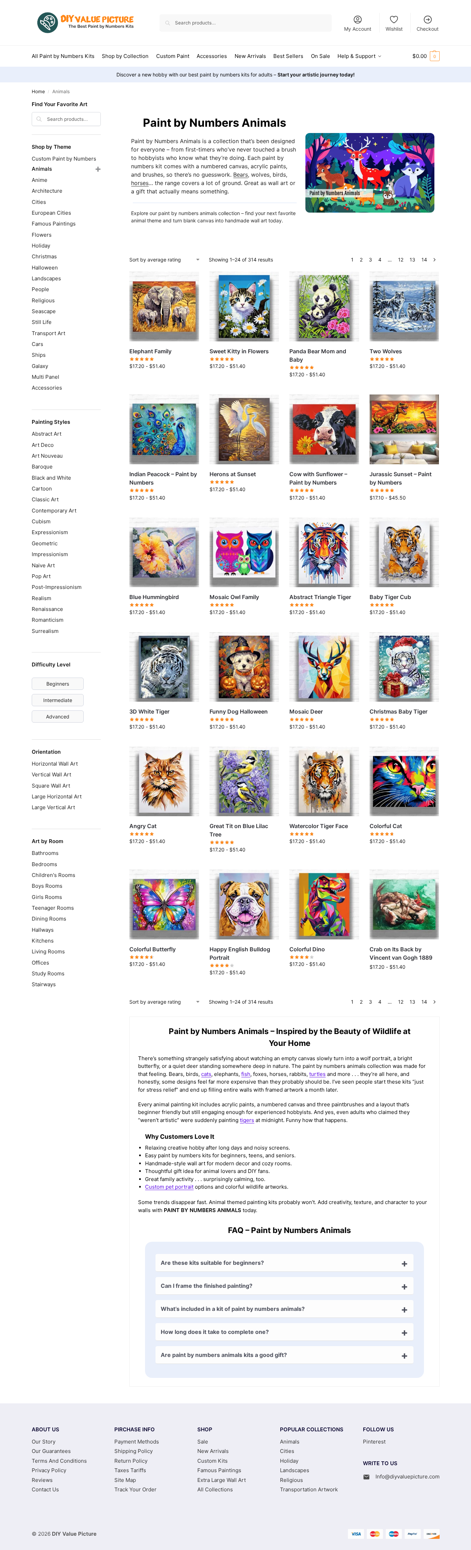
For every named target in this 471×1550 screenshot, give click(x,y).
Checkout (428, 29)
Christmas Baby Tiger (398, 711)
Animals (42, 168)
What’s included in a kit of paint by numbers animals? (233, 1308)
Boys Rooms (47, 886)
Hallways (43, 930)
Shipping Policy (133, 1451)
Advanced (57, 716)
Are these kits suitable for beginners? (212, 1262)
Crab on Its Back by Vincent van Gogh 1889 (401, 953)
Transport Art (48, 333)
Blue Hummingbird (154, 596)
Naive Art (43, 565)
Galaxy (40, 366)
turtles (317, 1074)
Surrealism (45, 631)
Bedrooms (44, 864)
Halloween (45, 267)
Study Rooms (48, 973)
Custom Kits (212, 1460)
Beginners (57, 684)
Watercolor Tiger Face (318, 825)
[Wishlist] (188, 282)
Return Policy (130, 1460)
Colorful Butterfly (152, 949)
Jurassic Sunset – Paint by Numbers (401, 478)
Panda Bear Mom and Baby (317, 355)
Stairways (44, 984)
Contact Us (45, 1489)
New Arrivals (213, 1451)
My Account (357, 29)
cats (206, 1074)
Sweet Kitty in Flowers (239, 351)
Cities (39, 202)
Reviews (42, 1480)
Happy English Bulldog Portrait (240, 953)
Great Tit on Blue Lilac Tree (239, 830)
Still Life (42, 322)
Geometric (45, 543)
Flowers (42, 234)
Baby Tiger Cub (390, 596)
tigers (247, 1120)
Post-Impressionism (57, 587)
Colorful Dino (307, 949)
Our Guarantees (51, 1451)
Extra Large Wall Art (221, 1480)
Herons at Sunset (233, 474)
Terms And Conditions (59, 1460)
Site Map (125, 1480)
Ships (39, 355)
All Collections (215, 1489)
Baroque (42, 466)
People (40, 289)
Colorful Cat (386, 825)
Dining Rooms (49, 918)
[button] (426, 56)
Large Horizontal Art (57, 796)
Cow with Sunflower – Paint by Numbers (318, 478)
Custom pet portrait (169, 1186)
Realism (41, 598)
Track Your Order (135, 1489)
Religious (43, 300)
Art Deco (43, 445)
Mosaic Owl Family (234, 596)
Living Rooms (48, 951)
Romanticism (47, 620)
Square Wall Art (51, 785)
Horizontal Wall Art (55, 763)
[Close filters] (103, 105)
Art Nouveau (47, 455)
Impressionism (50, 554)
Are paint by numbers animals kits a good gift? (224, 1354)
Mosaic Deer (306, 711)
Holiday (41, 245)
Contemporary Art (54, 510)
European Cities (51, 212)
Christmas (44, 256)
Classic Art (45, 499)
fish (245, 1074)
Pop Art (41, 576)
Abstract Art (46, 433)
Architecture (47, 190)
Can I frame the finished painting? (206, 1285)
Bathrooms (45, 853)
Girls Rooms (47, 897)
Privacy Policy (49, 1470)
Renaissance (47, 609)
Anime (39, 180)
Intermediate (57, 700)
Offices (40, 962)
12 (400, 260)
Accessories (47, 387)
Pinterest (374, 1441)
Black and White (51, 477)
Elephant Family (150, 351)
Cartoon (42, 488)
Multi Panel (45, 377)
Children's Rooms (53, 875)
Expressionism (50, 532)
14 (424, 260)
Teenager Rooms (53, 908)
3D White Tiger (149, 711)
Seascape (44, 311)
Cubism (41, 521)
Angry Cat (143, 825)
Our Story (43, 1441)
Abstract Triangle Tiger (320, 596)
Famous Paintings (54, 223)
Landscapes (46, 278)
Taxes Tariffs (130, 1470)
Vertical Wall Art (51, 774)
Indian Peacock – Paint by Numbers (163, 478)
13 (412, 260)
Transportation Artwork (309, 1489)
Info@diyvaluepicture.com (407, 1476)
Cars (37, 344)
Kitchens (43, 940)
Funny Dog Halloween (239, 711)
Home (38, 91)
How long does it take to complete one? (215, 1331)
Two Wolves (386, 351)
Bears (240, 174)
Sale (202, 1441)
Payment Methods (136, 1441)
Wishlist (394, 29)
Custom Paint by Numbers (64, 158)
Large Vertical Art (53, 807)
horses (140, 182)
